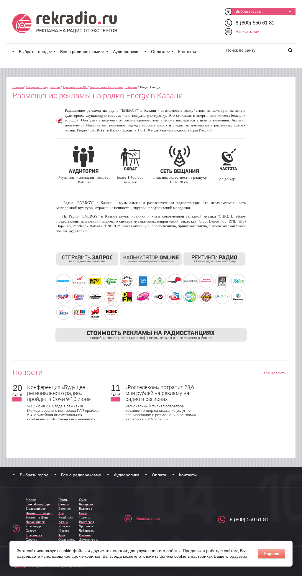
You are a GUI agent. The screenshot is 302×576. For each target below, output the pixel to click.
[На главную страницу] (64, 22)
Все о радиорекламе (80, 51)
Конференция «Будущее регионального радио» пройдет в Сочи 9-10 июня (59, 393)
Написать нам (247, 31)
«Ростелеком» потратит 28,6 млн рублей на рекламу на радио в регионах (159, 393)
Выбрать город (33, 51)
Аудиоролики (125, 51)
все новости (275, 373)
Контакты (187, 51)
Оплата (158, 51)
